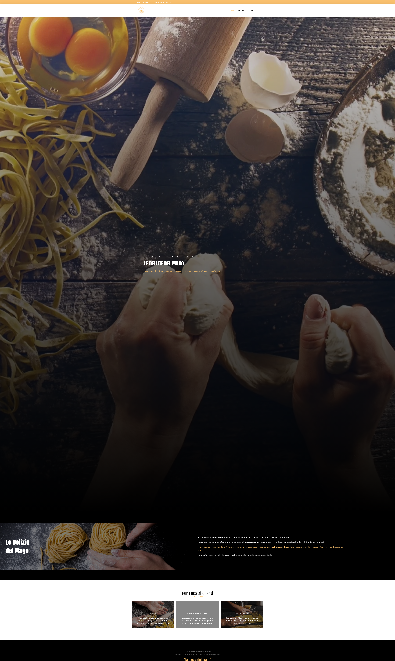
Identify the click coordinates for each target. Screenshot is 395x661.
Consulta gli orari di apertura (162, 2)
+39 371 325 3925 (142, 2)
